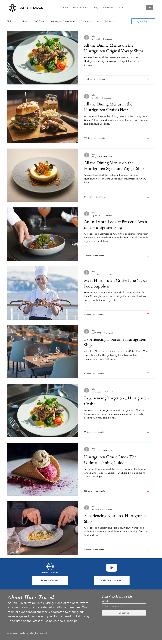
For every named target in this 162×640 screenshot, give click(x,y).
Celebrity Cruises (90, 21)
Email (105, 601)
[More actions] (149, 37)
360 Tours (39, 21)
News (25, 21)
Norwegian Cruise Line (62, 21)
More (108, 21)
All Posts (11, 21)
